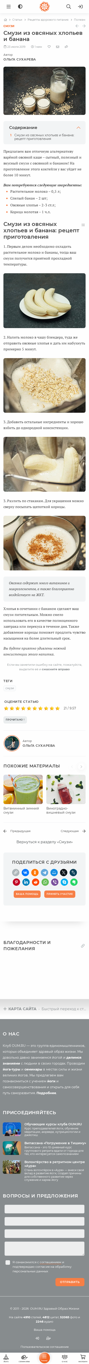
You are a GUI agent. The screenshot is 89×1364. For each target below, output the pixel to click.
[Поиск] (68, 6)
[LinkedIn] (26, 882)
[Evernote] (74, 882)
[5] (29, 708)
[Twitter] (63, 872)
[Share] (66, 46)
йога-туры (11, 1069)
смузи (9, 688)
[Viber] (54, 882)
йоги (51, 1081)
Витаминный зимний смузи (21, 810)
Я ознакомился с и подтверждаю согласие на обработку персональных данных (42, 1266)
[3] (18, 708)
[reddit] (35, 882)
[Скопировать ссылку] (15, 872)
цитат (50, 1317)
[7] (40, 708)
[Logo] (44, 6)
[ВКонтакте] (25, 872)
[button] (73, 769)
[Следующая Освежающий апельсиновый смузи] (84, 26)
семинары (33, 1069)
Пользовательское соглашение (45, 1347)
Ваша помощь (44, 1329)
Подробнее (46, 1093)
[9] (52, 708)
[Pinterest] (16, 882)
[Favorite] (49, 46)
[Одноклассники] (35, 872)
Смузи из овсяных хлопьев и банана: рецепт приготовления (44, 137)
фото (68, 1317)
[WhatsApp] (45, 882)
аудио (44, 1321)
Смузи (8, 26)
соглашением (50, 1262)
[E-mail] (57, 46)
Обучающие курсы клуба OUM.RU (53, 1124)
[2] (12, 708)
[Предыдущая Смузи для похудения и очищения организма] (77, 26)
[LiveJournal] (73, 872)
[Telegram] (44, 872)
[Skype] (64, 882)
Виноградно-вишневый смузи (61, 810)
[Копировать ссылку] (82, 946)
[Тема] (20, 6)
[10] (57, 708)
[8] (46, 708)
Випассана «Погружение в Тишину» (55, 1143)
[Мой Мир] (54, 872)
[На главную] (5, 20)
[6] (35, 708)
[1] (6, 708)
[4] (23, 708)
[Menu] (9, 6)
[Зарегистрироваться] (48, 1338)
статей (32, 1317)
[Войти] (80, 6)
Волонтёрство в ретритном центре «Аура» (54, 1164)
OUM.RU (36, 1308)
